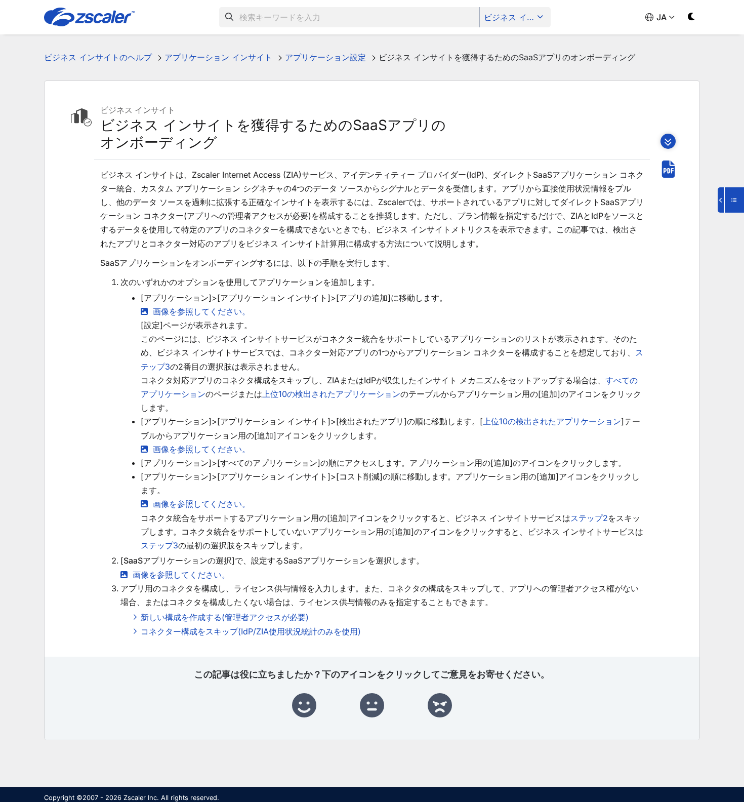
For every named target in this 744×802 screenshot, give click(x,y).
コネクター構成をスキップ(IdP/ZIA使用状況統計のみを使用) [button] (251, 631)
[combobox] (349, 17)
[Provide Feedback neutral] (372, 706)
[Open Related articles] (731, 200)
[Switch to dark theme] (691, 18)
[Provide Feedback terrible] (440, 706)
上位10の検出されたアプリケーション (331, 394)
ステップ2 (589, 518)
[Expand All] (668, 141)
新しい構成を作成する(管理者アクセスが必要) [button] (225, 617)
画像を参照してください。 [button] (201, 311)
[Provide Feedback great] (304, 706)
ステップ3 (159, 545)
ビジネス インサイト (516, 17)
